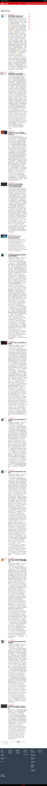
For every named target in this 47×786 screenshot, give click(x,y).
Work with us (26, 754)
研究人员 (29, 3)
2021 (29, 25)
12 (23, 741)
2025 (29, 16)
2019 (29, 29)
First (2, 741)
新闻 (41, 3)
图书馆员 (33, 3)
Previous (6, 741)
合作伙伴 (37, 3)
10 (18, 741)
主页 (27, 3)
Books (2, 761)
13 (25, 741)
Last (7, 743)
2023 (29, 20)
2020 (29, 27)
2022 (29, 22)
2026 (29, 14)
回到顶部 (23, 785)
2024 (29, 18)
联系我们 (44, 3)
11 (20, 741)
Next (4, 743)
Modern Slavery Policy (32, 766)
